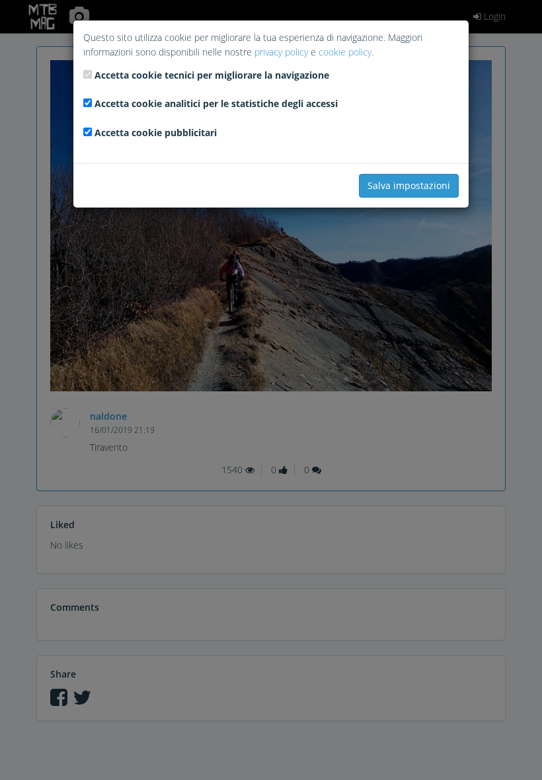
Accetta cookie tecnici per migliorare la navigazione (212, 75)
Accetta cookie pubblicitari (156, 132)
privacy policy (281, 52)
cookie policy (345, 52)
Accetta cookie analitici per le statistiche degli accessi (216, 103)
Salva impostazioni (409, 185)
